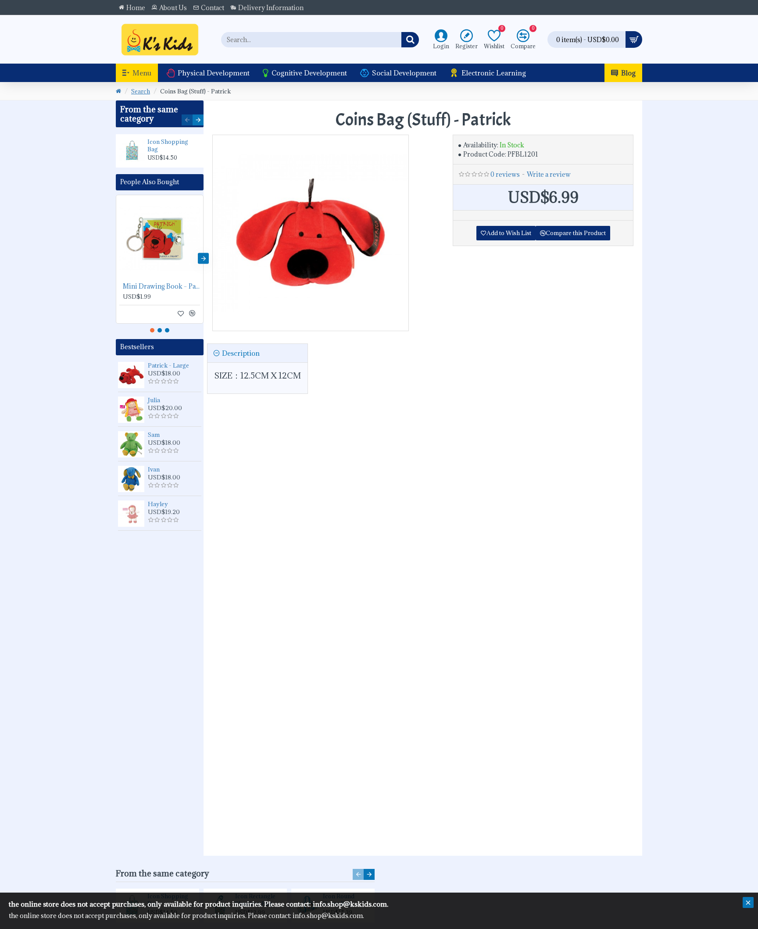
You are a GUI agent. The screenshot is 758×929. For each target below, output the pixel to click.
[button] (187, 119)
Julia (154, 400)
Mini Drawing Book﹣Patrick (161, 286)
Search (140, 91)
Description (241, 353)
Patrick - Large (168, 365)
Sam (154, 435)
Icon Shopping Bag (167, 145)
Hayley (158, 504)
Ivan (154, 469)
